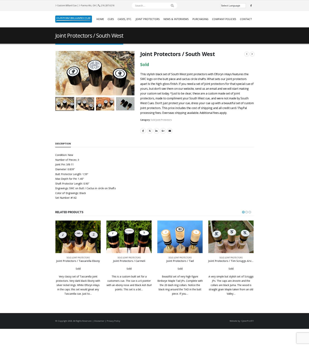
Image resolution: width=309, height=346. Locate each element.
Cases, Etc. (125, 19)
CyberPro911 (247, 321)
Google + (163, 131)
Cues (111, 19)
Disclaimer (99, 321)
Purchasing (200, 19)
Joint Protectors (148, 19)
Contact (246, 19)
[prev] (246, 54)
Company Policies (224, 19)
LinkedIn (156, 131)
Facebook (143, 131)
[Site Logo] (73, 19)
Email (170, 131)
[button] (56, 73)
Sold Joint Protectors (161, 119)
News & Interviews (176, 19)
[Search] (172, 6)
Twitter (150, 131)
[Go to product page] (78, 237)
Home (100, 19)
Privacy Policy (113, 321)
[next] (252, 54)
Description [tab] (63, 143)
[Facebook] (251, 5)
